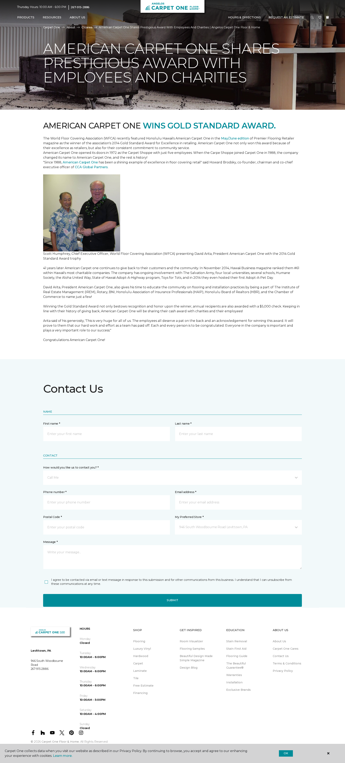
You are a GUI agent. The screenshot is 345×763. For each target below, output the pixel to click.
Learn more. (62, 756)
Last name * (183, 423)
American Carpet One (80, 162)
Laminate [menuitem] (140, 671)
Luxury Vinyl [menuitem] (142, 648)
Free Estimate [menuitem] (143, 685)
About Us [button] (77, 17)
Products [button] (25, 17)
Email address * (185, 492)
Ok (286, 753)
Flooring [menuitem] (139, 641)
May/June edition (235, 138)
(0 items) (327, 17)
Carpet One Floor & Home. (60, 741)
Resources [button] (52, 17)
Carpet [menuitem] (138, 663)
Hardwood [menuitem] (140, 656)
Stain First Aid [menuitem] (236, 648)
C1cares (86, 27)
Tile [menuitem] (136, 678)
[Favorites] (320, 17)
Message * (50, 542)
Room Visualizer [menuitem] (191, 641)
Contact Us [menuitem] (281, 656)
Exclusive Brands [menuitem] (238, 690)
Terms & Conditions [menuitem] (287, 663)
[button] (312, 17)
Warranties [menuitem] (234, 675)
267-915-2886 (80, 7)
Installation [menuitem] (234, 682)
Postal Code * (52, 517)
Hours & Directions (244, 17)
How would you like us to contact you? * (71, 467)
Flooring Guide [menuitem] (236, 656)
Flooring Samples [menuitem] (192, 648)
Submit (172, 600)
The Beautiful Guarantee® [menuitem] (236, 665)
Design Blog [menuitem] (188, 667)
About (70, 27)
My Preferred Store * (189, 517)
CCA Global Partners (91, 167)
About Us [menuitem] (279, 641)
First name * (51, 423)
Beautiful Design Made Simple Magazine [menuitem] (196, 658)
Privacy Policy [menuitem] (283, 671)
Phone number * (54, 492)
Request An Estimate (286, 17)
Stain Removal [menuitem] (236, 641)
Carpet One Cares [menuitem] (285, 648)
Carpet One (51, 27)
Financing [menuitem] (140, 693)
